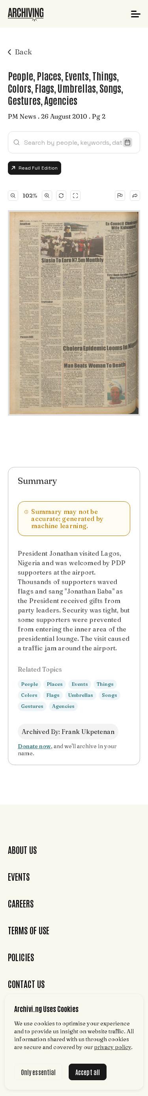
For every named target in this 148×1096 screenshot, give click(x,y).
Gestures (32, 706)
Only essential (38, 1072)
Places (55, 684)
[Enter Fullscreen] (75, 195)
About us (22, 849)
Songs (109, 695)
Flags (53, 695)
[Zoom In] (47, 195)
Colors (29, 695)
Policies (21, 956)
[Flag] (120, 195)
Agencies (63, 706)
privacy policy (112, 1047)
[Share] (135, 195)
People (29, 684)
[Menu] (136, 14)
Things (105, 684)
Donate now (34, 746)
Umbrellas (80, 695)
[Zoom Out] (13, 195)
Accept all (87, 1072)
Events (79, 684)
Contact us (26, 983)
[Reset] (61, 195)
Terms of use (28, 929)
